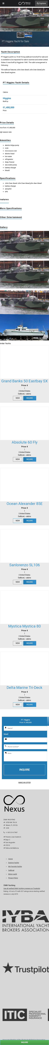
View (18, 398)
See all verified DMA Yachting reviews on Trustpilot (22, 888)
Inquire (30, 398)
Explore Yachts (13, 863)
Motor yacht (12, 874)
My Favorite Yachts (15, 866)
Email (7, 734)
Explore (42, 3)
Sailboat (11, 870)
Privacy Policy (13, 878)
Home (10, 859)
